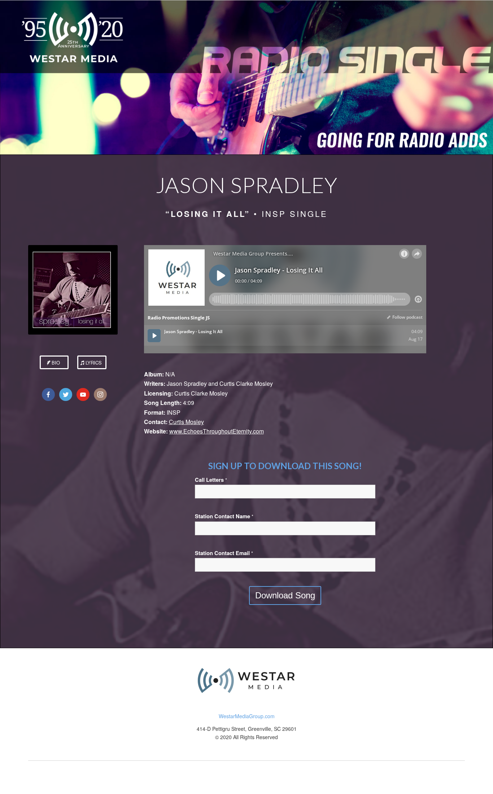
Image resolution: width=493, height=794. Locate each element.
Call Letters (211, 479)
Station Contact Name (224, 516)
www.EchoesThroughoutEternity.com (216, 431)
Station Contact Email (224, 553)
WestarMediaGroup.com (247, 716)
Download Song (285, 595)
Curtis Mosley (186, 422)
